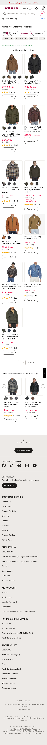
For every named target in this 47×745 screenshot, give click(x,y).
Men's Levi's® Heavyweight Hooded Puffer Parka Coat (11, 134)
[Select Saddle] (33, 398)
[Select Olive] (4, 77)
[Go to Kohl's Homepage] (11, 8)
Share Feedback (23, 450)
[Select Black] (20, 77)
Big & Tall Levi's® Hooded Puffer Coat (10, 82)
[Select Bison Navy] (4, 184)
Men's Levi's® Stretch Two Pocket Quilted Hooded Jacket (11, 336)
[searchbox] (19, 13)
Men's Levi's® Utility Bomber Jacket (32, 237)
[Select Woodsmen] (9, 184)
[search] (4, 13)
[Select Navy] (14, 77)
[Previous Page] (15, 362)
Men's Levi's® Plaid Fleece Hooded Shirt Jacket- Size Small (33, 129)
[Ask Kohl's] (42, 13)
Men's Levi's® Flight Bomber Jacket (32, 285)
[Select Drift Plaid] (14, 184)
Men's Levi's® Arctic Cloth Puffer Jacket (32, 82)
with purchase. (23, 3)
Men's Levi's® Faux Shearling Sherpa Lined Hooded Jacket (11, 286)
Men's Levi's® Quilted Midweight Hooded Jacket (33, 190)
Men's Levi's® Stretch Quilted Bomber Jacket (11, 242)
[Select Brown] (9, 77)
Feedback (45, 373)
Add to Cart (8, 97)
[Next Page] (28, 362)
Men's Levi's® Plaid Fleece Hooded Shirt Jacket (10, 190)
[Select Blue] (9, 128)
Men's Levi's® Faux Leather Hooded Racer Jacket (33, 404)
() (15, 92)
